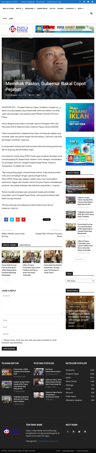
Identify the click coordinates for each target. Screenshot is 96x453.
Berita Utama (8, 8)
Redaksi (14, 95)
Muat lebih (79, 259)
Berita (18, 8)
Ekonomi (69, 392)
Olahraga (70, 8)
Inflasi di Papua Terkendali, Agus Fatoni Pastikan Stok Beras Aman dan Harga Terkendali (31, 270)
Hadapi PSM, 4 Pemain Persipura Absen (49, 235)
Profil (58, 451)
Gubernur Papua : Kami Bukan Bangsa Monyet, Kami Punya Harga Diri (54, 382)
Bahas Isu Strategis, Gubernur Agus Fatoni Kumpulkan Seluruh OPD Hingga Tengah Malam (79, 316)
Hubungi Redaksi (68, 451)
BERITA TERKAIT (9, 245)
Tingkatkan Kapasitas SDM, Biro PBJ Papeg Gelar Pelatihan (86, 214)
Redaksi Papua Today (54, 2)
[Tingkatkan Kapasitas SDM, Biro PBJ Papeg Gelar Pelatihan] (71, 214)
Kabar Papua (42, 8)
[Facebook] (80, 1)
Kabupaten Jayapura (74, 400)
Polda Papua (71, 396)
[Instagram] (84, 1)
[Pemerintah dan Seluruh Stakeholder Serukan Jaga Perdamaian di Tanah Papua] (53, 256)
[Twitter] (88, 1)
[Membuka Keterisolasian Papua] (39, 371)
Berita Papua (40, 2)
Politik (52, 8)
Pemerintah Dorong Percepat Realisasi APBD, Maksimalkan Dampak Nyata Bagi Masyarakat (9, 270)
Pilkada (61, 8)
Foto (5, 18)
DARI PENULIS (25, 245)
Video (80, 8)
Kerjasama (29, 8)
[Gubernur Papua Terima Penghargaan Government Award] (39, 394)
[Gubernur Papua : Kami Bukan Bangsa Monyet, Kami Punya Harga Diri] (39, 382)
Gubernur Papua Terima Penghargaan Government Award (54, 395)
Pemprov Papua (72, 374)
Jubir (11, 18)
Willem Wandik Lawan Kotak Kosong (13, 235)
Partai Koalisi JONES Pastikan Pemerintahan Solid (78, 188)
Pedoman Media (82, 451)
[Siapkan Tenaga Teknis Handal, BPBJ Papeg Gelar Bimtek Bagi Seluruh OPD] (71, 200)
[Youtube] (92, 1)
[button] (91, 14)
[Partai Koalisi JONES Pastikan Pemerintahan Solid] (7, 371)
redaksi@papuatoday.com (48, 441)
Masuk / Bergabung (28, 2)
